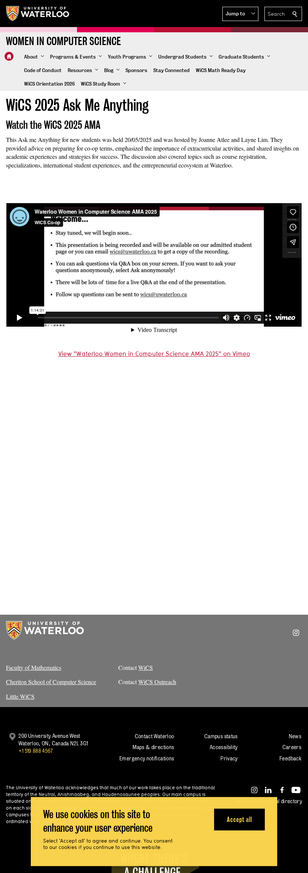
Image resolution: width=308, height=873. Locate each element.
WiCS (145, 667)
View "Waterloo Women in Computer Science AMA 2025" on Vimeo (154, 353)
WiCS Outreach (157, 682)
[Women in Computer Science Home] (9, 56)
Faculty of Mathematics (33, 667)
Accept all (239, 819)
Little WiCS (20, 696)
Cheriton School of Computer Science (51, 682)
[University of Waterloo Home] (38, 13)
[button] (240, 14)
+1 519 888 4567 (35, 751)
